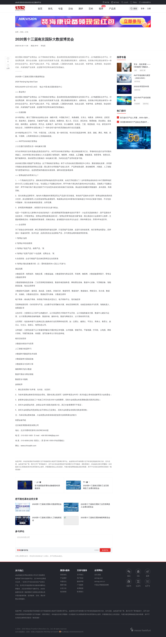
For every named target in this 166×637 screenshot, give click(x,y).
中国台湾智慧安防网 (101, 585)
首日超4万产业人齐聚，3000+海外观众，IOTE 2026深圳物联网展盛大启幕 (134, 118)
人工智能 (79, 154)
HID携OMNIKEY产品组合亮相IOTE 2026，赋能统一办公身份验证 (133, 122)
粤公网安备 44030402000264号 (72, 632)
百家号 (128, 586)
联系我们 (80, 591)
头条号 (138, 586)
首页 (40, 8)
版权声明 (80, 581)
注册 (149, 8)
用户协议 (80, 578)
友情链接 (80, 588)
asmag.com (98, 578)
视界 (101, 8)
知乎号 (147, 586)
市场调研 (137, 104)
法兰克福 (97, 574)
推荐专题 (121, 57)
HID (135, 70)
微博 (147, 576)
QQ (138, 576)
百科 (91, 8)
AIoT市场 (137, 81)
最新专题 (63, 585)
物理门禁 (142, 70)
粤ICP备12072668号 (51, 632)
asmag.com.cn (99, 581)
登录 (142, 8)
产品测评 (63, 578)
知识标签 (63, 591)
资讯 (50, 8)
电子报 (107, 2)
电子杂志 (116, 2)
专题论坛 (63, 581)
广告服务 (80, 585)
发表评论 (105, 550)
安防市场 (145, 104)
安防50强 (137, 90)
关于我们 (80, 574)
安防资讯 (63, 574)
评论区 (43, 45)
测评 (80, 8)
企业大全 (63, 588)
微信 (129, 573)
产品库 (112, 8)
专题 (60, 8)
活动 (70, 8)
